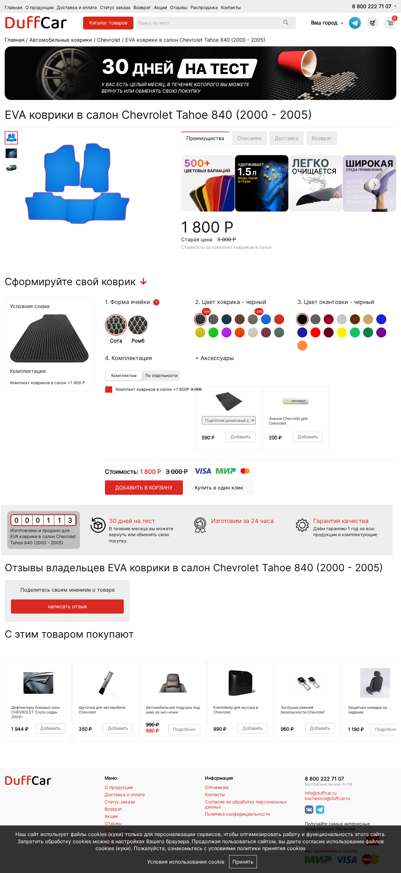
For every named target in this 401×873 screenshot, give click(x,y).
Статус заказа (115, 7)
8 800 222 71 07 (371, 6)
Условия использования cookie (185, 862)
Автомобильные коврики (60, 40)
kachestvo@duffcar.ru (327, 798)
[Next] (374, 185)
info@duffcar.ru (320, 793)
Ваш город (324, 22)
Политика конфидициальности (237, 814)
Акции (160, 7)
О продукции (39, 7)
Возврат (142, 7)
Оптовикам (217, 787)
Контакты (231, 7)
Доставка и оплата (77, 7)
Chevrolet (108, 40)
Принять (242, 862)
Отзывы (178, 7)
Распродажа (204, 7)
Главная (13, 7)
